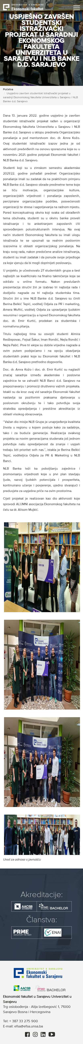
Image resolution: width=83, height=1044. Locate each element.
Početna (8, 89)
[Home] (23, 7)
